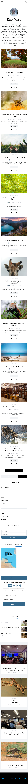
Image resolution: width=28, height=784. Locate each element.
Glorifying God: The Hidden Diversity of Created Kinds (14, 450)
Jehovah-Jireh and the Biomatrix (14, 157)
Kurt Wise (12, 75)
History (3, 513)
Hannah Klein (11, 672)
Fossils (3, 503)
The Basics (14, 363)
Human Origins (4, 516)
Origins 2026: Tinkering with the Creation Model (14, 733)
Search (22, 476)
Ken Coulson (11, 704)
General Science (5, 506)
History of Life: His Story (14, 366)
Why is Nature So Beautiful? (14, 73)
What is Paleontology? (6, 633)
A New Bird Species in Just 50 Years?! (10, 621)
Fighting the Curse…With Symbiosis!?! (14, 282)
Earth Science (4, 500)
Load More (13, 470)
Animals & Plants (14, 70)
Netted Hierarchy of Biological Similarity (14, 325)
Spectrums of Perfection (14, 240)
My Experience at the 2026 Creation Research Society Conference (14, 669)
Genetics (3, 510)
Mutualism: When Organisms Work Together (14, 116)
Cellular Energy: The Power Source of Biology (14, 199)
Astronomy (11, 666)
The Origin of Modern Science (14, 407)
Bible (2, 497)
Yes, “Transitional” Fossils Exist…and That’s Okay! (14, 701)
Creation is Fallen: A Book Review (14, 765)
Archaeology (4, 490)
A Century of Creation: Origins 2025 (10, 627)
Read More (13, 83)
